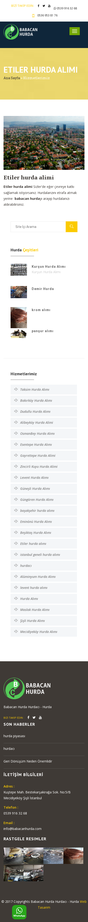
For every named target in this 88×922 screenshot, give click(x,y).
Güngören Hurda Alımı (37, 499)
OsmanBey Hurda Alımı (37, 433)
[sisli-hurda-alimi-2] (13, 872)
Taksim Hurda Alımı (34, 389)
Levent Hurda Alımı (34, 477)
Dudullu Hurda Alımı (35, 411)
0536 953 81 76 (47, 15)
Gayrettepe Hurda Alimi (37, 455)
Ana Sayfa (12, 78)
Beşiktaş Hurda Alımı (35, 532)
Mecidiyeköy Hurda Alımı (38, 631)
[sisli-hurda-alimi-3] (73, 855)
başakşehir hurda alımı (37, 510)
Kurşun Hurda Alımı (49, 266)
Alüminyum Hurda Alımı (38, 576)
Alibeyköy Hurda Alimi (36, 422)
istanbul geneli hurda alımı (40, 554)
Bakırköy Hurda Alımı (36, 400)
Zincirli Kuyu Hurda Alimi (38, 466)
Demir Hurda (43, 289)
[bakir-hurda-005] (13, 855)
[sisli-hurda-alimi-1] (53, 855)
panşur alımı (43, 331)
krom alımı (41, 310)
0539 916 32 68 (66, 8)
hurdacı (26, 565)
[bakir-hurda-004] (33, 855)
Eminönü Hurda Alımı (36, 521)
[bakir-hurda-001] (33, 872)
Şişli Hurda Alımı (32, 620)
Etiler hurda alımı (33, 543)
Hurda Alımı (29, 598)
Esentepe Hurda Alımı (36, 444)
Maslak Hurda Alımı (35, 609)
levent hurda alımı (33, 587)
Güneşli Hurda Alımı (35, 488)
